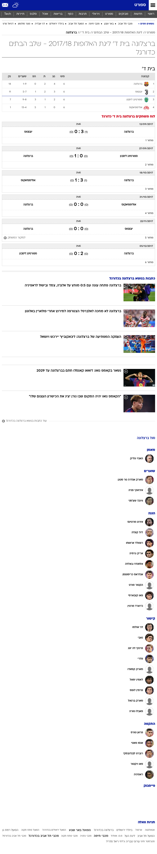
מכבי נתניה (86, 836)
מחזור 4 (149, 213)
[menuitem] (138, 14)
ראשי (151, 14)
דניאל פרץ (8, 24)
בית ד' (85, 32)
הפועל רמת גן (10, 830)
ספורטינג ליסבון (129, 156)
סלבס (33, 14)
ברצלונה (71, 32)
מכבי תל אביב (125, 24)
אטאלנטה (150, 830)
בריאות (58, 14)
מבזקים (123, 14)
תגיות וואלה (146, 822)
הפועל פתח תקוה (30, 830)
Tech (7, 14)
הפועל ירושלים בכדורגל (54, 830)
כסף (70, 14)
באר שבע (109, 24)
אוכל (45, 14)
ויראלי (96, 14)
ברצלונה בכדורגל (104, 830)
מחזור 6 (149, 262)
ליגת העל (129, 836)
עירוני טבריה (133, 841)
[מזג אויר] (15, 5)
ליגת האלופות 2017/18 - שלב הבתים (118, 32)
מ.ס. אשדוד (116, 836)
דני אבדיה (40, 24)
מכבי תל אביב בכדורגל (44, 836)
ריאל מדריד (112, 841)
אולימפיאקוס (28, 180)
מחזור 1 (149, 140)
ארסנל (138, 830)
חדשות (138, 14)
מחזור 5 (149, 238)
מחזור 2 (149, 165)
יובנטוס (28, 132)
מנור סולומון (24, 24)
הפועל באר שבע (80, 830)
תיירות (20, 14)
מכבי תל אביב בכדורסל (14, 836)
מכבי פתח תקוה (69, 836)
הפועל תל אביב (76, 24)
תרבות (83, 14)
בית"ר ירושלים (56, 24)
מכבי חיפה (94, 24)
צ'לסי (122, 841)
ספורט (140, 5)
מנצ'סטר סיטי (148, 841)
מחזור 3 (149, 189)
